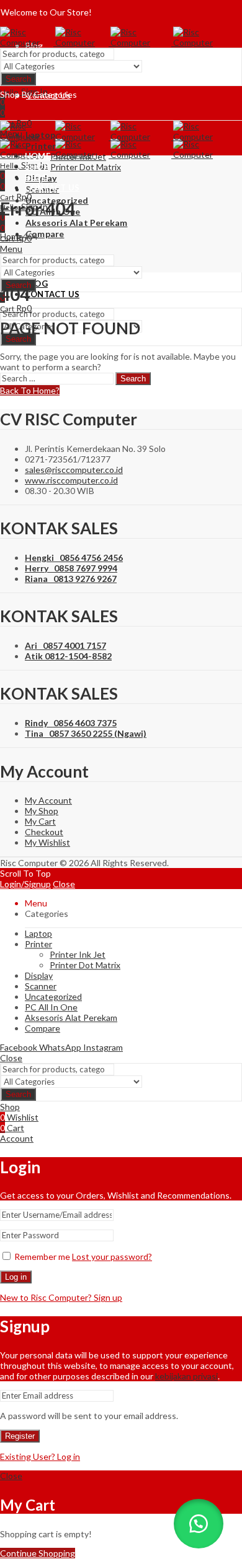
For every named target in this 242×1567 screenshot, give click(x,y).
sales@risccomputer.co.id (74, 469)
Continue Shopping (37, 1553)
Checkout (44, 832)
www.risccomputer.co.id (71, 480)
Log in (16, 1277)
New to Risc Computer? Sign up (61, 1297)
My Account (48, 800)
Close (64, 884)
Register (20, 1436)
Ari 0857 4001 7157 (65, 645)
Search (18, 79)
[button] (198, 1523)
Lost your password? (112, 1256)
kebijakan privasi (186, 1376)
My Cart (40, 821)
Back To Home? (30, 390)
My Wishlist (47, 842)
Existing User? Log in (40, 1456)
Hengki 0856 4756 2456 (74, 557)
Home (11, 236)
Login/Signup (25, 884)
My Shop (41, 810)
